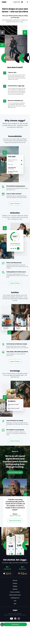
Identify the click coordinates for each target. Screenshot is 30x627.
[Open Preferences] (2, 624)
